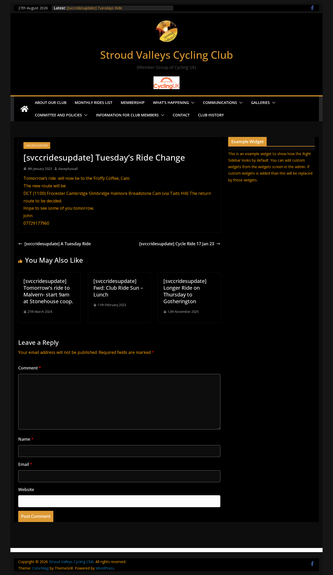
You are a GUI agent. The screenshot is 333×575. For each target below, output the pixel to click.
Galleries (260, 102)
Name (26, 439)
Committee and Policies (58, 115)
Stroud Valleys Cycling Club (166, 55)
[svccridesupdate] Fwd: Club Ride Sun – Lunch (118, 287)
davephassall (68, 169)
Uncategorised (36, 145)
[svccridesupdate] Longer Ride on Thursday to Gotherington (185, 291)
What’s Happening (171, 102)
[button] (192, 102)
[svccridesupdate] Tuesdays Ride (94, 7)
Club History (211, 115)
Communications (220, 102)
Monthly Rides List (93, 102)
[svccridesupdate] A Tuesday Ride (57, 244)
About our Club (50, 102)
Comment (29, 368)
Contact (181, 115)
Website (26, 489)
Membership (133, 102)
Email (25, 464)
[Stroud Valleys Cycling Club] (24, 109)
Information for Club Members (127, 115)
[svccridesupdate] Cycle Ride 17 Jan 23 (176, 244)
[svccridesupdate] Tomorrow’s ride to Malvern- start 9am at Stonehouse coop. (48, 291)
